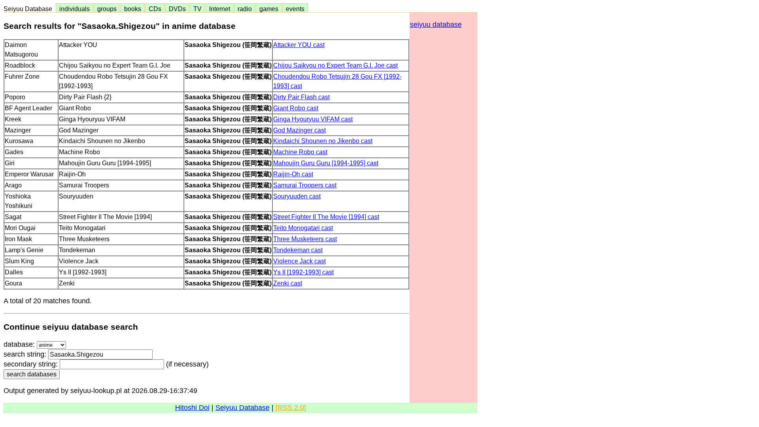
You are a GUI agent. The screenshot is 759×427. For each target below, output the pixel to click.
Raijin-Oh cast (293, 174)
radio (244, 8)
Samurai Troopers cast (304, 185)
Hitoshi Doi (192, 408)
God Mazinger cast (299, 130)
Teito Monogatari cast (303, 227)
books (132, 8)
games (268, 8)
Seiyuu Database (29, 8)
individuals (74, 8)
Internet (219, 8)
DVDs (177, 8)
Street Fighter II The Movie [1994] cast (326, 216)
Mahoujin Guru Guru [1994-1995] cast (325, 162)
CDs (154, 8)
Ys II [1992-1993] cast (303, 272)
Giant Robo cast (295, 107)
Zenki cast (287, 283)
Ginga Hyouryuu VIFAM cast (313, 119)
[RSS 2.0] (291, 408)
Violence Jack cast (299, 261)
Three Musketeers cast (305, 238)
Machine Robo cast (300, 151)
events (295, 8)
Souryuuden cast (297, 196)
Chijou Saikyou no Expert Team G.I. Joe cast (335, 65)
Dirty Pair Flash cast (301, 96)
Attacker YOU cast (299, 44)
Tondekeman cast (298, 249)
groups (107, 8)
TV (197, 8)
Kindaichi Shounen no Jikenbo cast (322, 140)
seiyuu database (436, 24)
